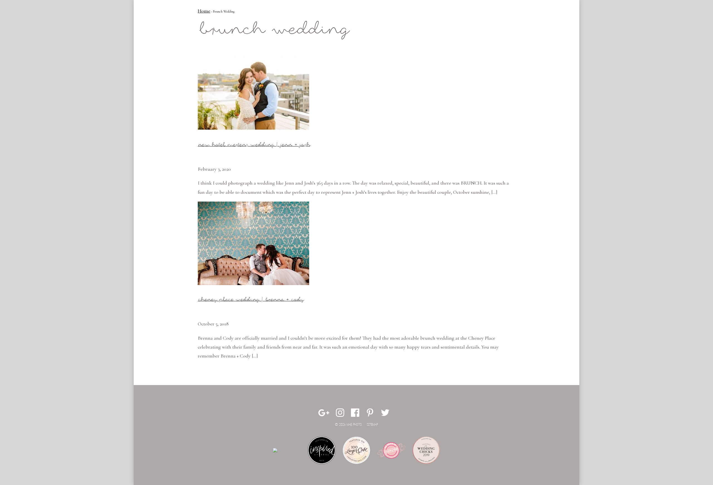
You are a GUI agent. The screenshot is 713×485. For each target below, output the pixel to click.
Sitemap (372, 424)
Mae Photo (182, 22)
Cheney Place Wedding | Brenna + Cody (251, 300)
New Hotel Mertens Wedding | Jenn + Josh (254, 145)
